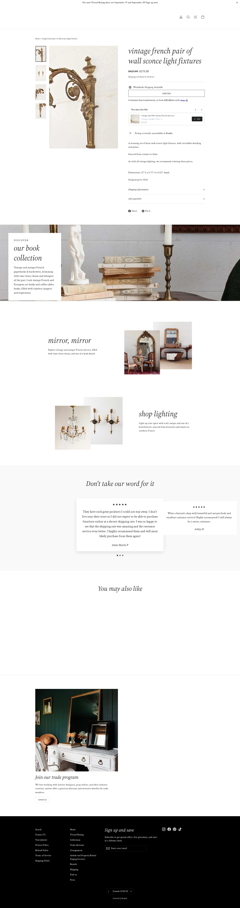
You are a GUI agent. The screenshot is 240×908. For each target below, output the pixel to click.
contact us (42, 799)
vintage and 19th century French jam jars (157, 115)
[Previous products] (195, 110)
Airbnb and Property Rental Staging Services (83, 857)
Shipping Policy (42, 860)
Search (38, 829)
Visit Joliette (41, 840)
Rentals (73, 864)
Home (37, 39)
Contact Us (40, 834)
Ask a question (134, 198)
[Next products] (202, 110)
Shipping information (138, 189)
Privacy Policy (41, 845)
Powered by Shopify (120, 898)
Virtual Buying (77, 834)
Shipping (132, 76)
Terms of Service (43, 855)
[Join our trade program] (76, 730)
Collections (75, 840)
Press (72, 879)
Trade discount (77, 845)
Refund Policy (41, 850)
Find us (73, 874)
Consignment (76, 850)
